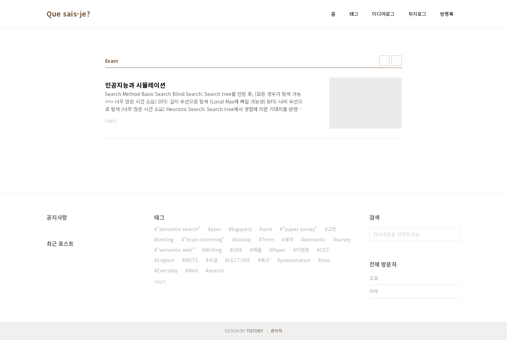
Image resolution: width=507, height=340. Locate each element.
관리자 (276, 330)
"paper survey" (299, 229)
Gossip (243, 239)
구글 (213, 260)
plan (216, 229)
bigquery (241, 229)
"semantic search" (178, 229)
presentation (295, 260)
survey (343, 239)
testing (165, 239)
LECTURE (239, 260)
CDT (325, 249)
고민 (332, 229)
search (216, 270)
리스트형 (396, 61)
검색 (453, 234)
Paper (279, 249)
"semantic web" (176, 249)
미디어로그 (383, 13)
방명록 (447, 13)
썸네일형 (384, 61)
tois (325, 260)
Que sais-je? (68, 14)
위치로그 (417, 13)
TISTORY (255, 330)
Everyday (167, 270)
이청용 (302, 249)
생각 (289, 239)
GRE (237, 249)
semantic (315, 239)
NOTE (191, 260)
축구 (265, 260)
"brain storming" (204, 239)
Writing (213, 249)
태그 (353, 13)
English (166, 260)
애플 (257, 249)
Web (193, 270)
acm (267, 229)
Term (267, 239)
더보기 (160, 281)
